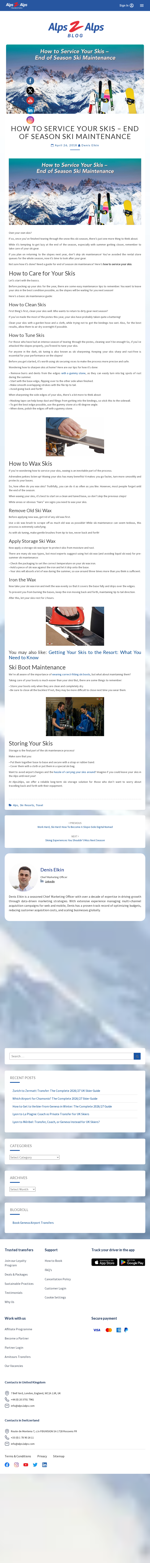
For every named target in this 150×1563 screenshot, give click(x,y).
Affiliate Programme (18, 1329)
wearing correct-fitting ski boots (71, 674)
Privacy (42, 1456)
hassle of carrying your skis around (74, 772)
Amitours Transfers (18, 1357)
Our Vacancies (14, 1366)
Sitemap (58, 1456)
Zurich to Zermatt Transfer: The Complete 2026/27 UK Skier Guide (56, 1091)
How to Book (53, 1261)
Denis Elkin (90, 145)
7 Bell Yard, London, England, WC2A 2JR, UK (36, 1393)
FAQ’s (48, 1270)
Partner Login (14, 1347)
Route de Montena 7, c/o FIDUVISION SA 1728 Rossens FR (44, 1431)
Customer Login (55, 1288)
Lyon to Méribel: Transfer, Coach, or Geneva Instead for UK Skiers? (56, 1122)
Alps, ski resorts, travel (28, 805)
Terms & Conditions (18, 1456)
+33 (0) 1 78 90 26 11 (22, 1437)
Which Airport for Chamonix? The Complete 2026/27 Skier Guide (54, 1098)
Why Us (9, 1302)
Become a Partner (17, 1338)
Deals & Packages (16, 1274)
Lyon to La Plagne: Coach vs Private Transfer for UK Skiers (50, 1114)
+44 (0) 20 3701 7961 (22, 1399)
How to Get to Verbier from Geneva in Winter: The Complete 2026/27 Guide (62, 1106)
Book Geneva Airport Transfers (33, 1223)
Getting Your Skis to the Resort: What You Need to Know (75, 654)
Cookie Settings (55, 1297)
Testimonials (13, 1293)
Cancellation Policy (58, 1279)
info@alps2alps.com (23, 1406)
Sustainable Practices (19, 1284)
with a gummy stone (73, 373)
